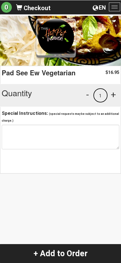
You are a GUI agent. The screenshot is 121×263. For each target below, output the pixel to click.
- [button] (87, 94)
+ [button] (113, 94)
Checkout (36, 8)
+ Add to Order (60, 253)
